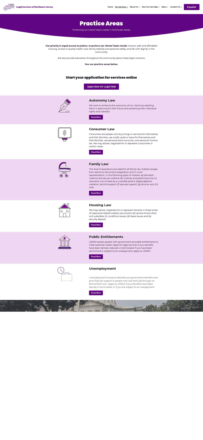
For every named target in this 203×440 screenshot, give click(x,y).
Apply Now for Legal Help (101, 86)
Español (191, 7)
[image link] (9, 7)
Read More (96, 117)
